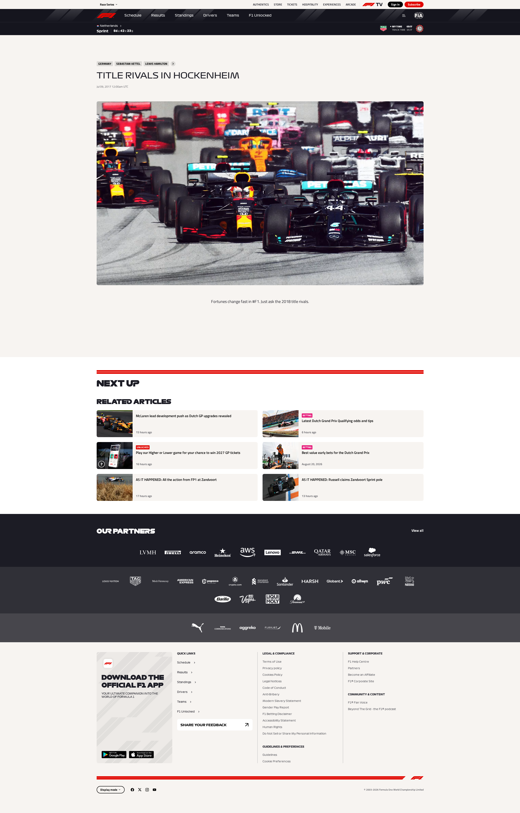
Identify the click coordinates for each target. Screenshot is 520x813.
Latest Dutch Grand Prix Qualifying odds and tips (337, 420)
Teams (233, 15)
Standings (184, 15)
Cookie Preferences (277, 761)
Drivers (210, 15)
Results (158, 15)
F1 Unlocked (260, 15)
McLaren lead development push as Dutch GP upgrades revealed (183, 416)
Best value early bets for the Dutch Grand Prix (335, 452)
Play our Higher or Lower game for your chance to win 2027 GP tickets (188, 452)
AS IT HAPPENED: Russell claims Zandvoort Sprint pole (342, 479)
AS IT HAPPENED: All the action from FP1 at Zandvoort (176, 479)
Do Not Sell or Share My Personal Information (294, 734)
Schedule (132, 15)
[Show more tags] (173, 63)
